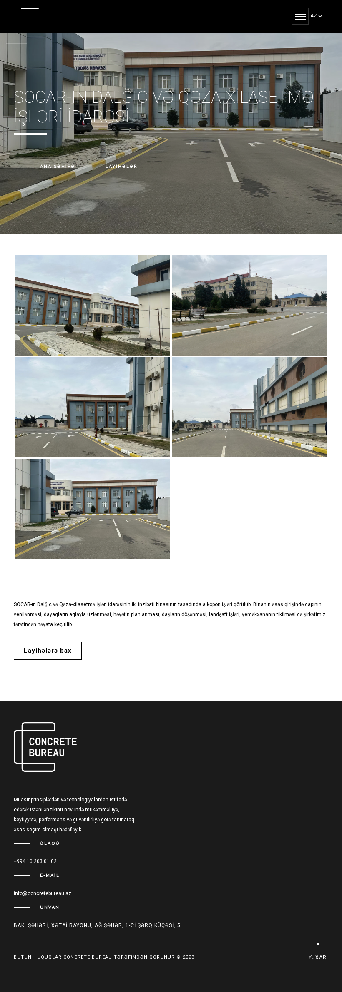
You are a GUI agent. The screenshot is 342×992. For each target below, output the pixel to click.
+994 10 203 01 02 (35, 861)
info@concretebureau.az (42, 893)
